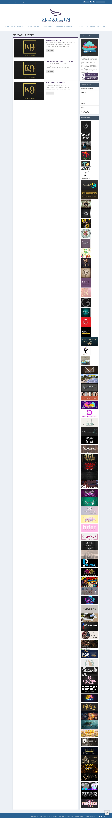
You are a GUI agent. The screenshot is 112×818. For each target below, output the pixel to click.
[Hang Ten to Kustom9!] (29, 48)
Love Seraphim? (85, 100)
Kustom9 (70, 42)
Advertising (21, 2)
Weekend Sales (33, 26)
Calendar (28, 2)
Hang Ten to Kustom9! (54, 40)
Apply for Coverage (12, 2)
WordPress (30, 814)
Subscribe (83, 92)
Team (82, 96)
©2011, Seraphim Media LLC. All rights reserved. (89, 111)
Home (7, 26)
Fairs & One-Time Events (64, 26)
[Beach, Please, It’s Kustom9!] (29, 91)
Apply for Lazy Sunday (87, 88)
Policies (83, 103)
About (82, 107)
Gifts (105, 26)
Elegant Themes (17, 814)
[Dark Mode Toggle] (107, 813)
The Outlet (80, 26)
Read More (50, 50)
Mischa (51, 42)
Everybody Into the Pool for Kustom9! (59, 61)
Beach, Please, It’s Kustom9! (55, 83)
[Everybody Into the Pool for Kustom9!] (29, 70)
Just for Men (47, 26)
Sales (99, 26)
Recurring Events (17, 26)
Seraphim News (36, 2)
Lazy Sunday (90, 26)
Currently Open (64, 42)
